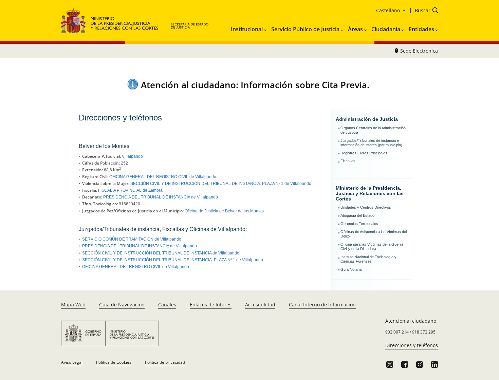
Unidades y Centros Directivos (365, 207)
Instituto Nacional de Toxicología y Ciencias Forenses (368, 259)
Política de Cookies (113, 362)
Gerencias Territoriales (359, 224)
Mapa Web (73, 304)
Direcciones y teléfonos (411, 345)
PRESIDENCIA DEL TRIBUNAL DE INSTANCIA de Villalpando (160, 197)
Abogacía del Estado (357, 215)
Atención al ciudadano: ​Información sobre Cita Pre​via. (255, 85)
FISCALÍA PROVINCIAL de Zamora (130, 190)
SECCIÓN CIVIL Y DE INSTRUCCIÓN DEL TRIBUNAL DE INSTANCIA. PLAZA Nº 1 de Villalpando (220, 183)
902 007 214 (397, 332)
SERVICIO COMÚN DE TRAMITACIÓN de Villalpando (131, 239)
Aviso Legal (71, 362)
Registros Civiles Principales (363, 153)
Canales (167, 304)
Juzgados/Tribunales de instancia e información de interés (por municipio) (371, 142)
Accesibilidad (260, 304)
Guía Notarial (351, 269)
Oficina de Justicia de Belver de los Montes (224, 211)
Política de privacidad (165, 362)
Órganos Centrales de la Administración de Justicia (373, 130)
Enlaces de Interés (211, 304)
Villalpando (132, 156)
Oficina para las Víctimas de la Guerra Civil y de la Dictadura (371, 246)
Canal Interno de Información (322, 304)
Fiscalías (347, 161)
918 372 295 (424, 332)
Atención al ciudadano (410, 321)
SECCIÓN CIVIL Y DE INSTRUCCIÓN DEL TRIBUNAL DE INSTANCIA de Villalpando (160, 253)
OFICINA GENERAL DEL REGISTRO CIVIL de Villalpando (162, 176)
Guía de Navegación (122, 304)
